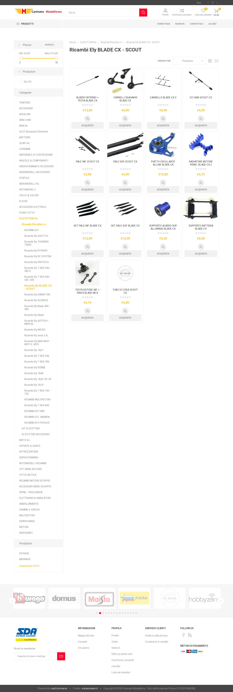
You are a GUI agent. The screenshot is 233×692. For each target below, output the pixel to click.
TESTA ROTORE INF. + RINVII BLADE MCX (87, 291)
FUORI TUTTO (27, 212)
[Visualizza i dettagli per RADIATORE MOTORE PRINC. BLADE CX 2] (201, 144)
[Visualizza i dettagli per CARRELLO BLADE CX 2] (163, 80)
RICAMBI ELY (31, 230)
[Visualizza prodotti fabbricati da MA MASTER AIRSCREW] (205, 598)
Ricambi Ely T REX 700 (36, 361)
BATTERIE (24, 137)
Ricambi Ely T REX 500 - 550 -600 (37, 278)
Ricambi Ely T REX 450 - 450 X (37, 269)
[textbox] (102, 13)
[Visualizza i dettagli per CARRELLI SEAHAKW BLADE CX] (125, 80)
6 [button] (111, 613)
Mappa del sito (86, 635)
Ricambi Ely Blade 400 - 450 (37, 308)
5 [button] (108, 613)
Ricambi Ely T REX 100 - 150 (37, 392)
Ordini (115, 641)
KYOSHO (24, 553)
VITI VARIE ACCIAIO (30, 469)
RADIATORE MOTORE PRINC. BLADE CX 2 (201, 163)
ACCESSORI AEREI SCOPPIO (35, 486)
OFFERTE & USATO (29, 445)
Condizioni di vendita (156, 641)
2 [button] (99, 613)
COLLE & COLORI (29, 195)
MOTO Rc (24, 440)
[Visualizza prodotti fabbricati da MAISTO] (64, 598)
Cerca (143, 13)
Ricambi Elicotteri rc (34, 224)
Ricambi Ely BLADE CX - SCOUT (38, 287)
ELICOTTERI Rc (28, 218)
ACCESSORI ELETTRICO (32, 206)
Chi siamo (83, 647)
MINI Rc (23, 125)
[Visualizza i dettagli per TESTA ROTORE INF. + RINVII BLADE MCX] (88, 273)
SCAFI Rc (24, 143)
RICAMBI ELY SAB (34, 411)
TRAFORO (24, 102)
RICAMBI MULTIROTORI (37, 399)
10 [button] (122, 613)
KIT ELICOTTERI (31, 428)
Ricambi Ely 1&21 (33, 350)
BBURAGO (25, 559)
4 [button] (106, 613)
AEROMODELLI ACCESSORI (34, 172)
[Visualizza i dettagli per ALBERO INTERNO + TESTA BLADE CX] (88, 80)
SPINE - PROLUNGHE (31, 492)
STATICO (24, 177)
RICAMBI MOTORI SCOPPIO (34, 480)
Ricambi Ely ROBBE (34, 367)
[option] (29, 598)
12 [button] (127, 613)
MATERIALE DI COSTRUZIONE (36, 154)
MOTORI (23, 527)
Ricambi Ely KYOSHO (35, 250)
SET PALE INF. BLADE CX (87, 225)
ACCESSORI (26, 108)
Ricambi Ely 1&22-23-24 (37, 379)
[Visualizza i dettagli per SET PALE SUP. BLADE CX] (125, 209)
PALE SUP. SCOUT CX (125, 161)
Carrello (116, 666)
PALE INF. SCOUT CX (87, 161)
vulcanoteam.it (90, 688)
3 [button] (103, 613)
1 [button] (96, 613)
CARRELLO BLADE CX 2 (163, 97)
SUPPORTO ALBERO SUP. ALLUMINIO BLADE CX (163, 227)
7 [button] (114, 613)
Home (72, 42)
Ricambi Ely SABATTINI (37, 294)
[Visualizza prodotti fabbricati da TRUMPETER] (134, 598)
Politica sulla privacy (156, 635)
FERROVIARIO (27, 521)
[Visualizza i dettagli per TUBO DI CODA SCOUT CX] (125, 273)
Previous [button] (12, 600)
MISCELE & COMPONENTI (33, 160)
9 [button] (119, 613)
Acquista (87, 125)
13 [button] (130, 613)
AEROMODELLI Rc (29, 183)
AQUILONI (24, 114)
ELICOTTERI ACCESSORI (35, 434)
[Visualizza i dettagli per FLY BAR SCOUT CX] (201, 80)
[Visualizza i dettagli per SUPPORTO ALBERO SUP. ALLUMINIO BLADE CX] (163, 209)
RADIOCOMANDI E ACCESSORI (36, 166)
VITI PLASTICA (27, 474)
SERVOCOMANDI (28, 457)
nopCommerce (59, 688)
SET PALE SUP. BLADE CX (125, 225)
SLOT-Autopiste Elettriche (33, 131)
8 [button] (117, 613)
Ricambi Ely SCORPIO (36, 300)
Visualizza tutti (29, 566)
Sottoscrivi (61, 656)
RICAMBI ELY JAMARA (37, 416)
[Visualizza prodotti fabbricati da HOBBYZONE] (170, 598)
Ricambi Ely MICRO (34, 329)
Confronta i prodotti (181, 14)
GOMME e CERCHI (29, 509)
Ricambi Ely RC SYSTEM (37, 256)
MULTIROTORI (27, 515)
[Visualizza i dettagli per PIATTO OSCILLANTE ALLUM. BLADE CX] (163, 144)
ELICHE (23, 201)
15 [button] (136, 613)
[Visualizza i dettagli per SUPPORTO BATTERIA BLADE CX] (201, 209)
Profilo (165, 14)
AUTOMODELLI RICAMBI (32, 463)
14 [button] (133, 613)
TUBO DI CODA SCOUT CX (125, 291)
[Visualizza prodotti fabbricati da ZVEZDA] (99, 598)
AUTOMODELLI (27, 189)
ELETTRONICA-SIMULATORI (35, 498)
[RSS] (190, 635)
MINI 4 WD (25, 120)
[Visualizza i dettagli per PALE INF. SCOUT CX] (88, 144)
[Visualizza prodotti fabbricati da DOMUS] (29, 598)
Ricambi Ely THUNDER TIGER (36, 243)
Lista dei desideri (121, 672)
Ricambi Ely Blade (34, 315)
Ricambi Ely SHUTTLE (36, 235)
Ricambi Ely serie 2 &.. (36, 335)
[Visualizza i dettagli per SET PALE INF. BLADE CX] (88, 209)
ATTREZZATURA (28, 451)
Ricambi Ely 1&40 (33, 373)
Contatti (82, 641)
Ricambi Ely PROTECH (36, 262)
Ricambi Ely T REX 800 (36, 405)
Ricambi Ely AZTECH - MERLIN (36, 322)
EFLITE (28, 81)
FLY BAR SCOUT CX (201, 97)
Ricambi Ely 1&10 (33, 384)
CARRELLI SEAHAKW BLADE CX (125, 99)
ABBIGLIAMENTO (29, 503)
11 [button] (125, 613)
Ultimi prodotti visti (122, 654)
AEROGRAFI (26, 532)
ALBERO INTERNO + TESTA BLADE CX (87, 99)
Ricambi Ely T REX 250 (36, 355)
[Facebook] (183, 635)
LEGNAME (25, 149)
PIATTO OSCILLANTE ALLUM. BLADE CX (163, 163)
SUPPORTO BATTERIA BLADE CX (201, 227)
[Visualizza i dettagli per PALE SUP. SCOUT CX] (125, 144)
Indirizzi (116, 647)
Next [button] (220, 600)
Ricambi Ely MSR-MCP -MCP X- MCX (37, 343)
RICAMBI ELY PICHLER (36, 422)
